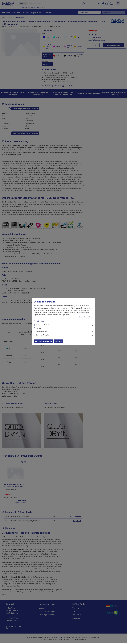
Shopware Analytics (42, 335)
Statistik (38, 328)
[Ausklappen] (92, 325)
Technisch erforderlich (43, 325)
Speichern (58, 341)
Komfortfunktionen (42, 331)
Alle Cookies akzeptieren (43, 341)
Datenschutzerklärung (86, 317)
